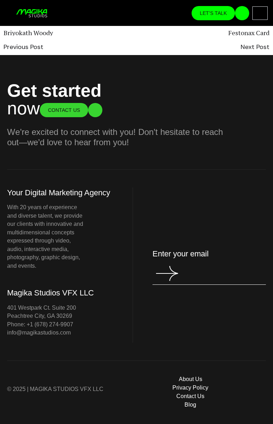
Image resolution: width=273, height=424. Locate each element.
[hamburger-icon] (260, 13)
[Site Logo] (32, 13)
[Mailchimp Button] (161, 273)
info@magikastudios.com (39, 333)
